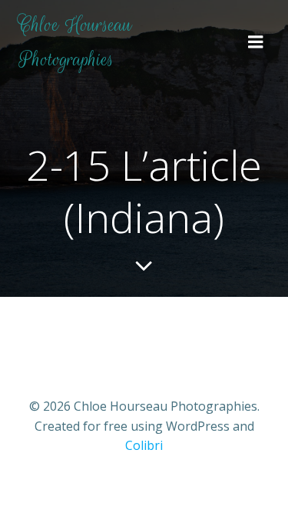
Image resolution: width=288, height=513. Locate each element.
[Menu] (256, 42)
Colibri (144, 445)
